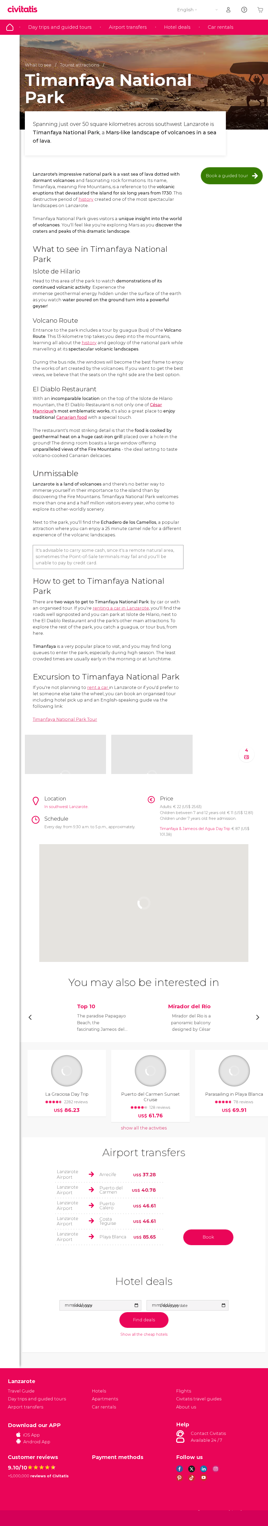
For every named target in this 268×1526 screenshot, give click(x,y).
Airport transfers (128, 27)
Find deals (144, 1319)
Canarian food (71, 417)
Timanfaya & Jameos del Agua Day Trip (195, 828)
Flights (183, 1391)
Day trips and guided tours (60, 27)
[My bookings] (229, 10)
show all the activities (144, 1128)
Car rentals (220, 27)
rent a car (98, 687)
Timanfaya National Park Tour (65, 719)
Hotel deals (177, 27)
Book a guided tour (227, 175)
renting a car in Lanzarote (121, 608)
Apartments (105, 1398)
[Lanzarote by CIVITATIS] (24, 9)
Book (208, 1237)
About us (186, 1407)
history (86, 199)
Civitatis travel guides (198, 1398)
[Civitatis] (18, 1518)
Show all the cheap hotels (144, 1334)
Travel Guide (10, 27)
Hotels (99, 1391)
